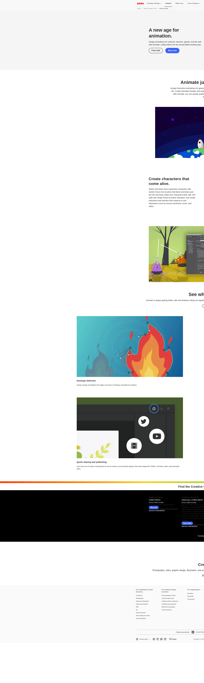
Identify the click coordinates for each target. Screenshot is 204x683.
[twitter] (161, 639)
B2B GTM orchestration (168, 607)
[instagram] (158, 639)
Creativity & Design (153, 3)
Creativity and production (169, 604)
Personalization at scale (169, 595)
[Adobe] (140, 3)
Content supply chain (168, 598)
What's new (179, 3)
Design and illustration (142, 601)
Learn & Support (193, 3)
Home (139, 8)
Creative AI (139, 595)
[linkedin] (165, 639)
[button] (143, 639)
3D (137, 610)
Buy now (172, 50)
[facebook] (154, 639)
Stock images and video (143, 615)
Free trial (156, 50)
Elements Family (141, 612)
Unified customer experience (170, 601)
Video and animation (142, 604)
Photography (139, 598)
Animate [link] (168, 3)
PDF (137, 607)
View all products (141, 618)
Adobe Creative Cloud (150, 8)
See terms (196, 518)
